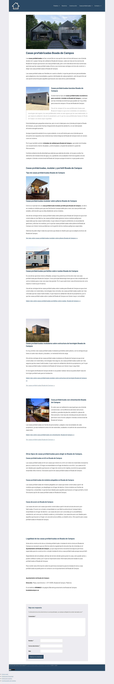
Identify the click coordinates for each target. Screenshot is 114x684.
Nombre (31, 640)
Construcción (73, 5)
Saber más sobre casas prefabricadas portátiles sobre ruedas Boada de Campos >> (53, 301)
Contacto (97, 5)
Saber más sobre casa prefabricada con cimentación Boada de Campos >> (50, 435)
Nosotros (64, 5)
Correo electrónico (34, 646)
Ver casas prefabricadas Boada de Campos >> (40, 385)
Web (29, 651)
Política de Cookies (7, 678)
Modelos (56, 5)
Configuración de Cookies (9, 680)
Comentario (32, 616)
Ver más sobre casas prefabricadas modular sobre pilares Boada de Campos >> (52, 238)
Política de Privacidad (7, 676)
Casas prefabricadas (85, 5)
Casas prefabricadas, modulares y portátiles (38, 665)
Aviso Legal (5, 674)
